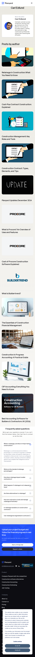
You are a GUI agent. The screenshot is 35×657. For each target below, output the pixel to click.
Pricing (4, 604)
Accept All (17, 645)
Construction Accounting (9, 582)
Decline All (17, 650)
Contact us (5, 601)
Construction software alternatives (13, 579)
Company (5, 595)
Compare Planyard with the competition (14, 576)
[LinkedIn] (19, 566)
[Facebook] (16, 566)
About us (4, 598)
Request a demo (17, 549)
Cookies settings (17, 641)
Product (4, 572)
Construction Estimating (9, 585)
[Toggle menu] (31, 3)
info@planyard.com (8, 566)
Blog (3, 607)
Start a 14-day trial (17, 544)
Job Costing (5, 588)
